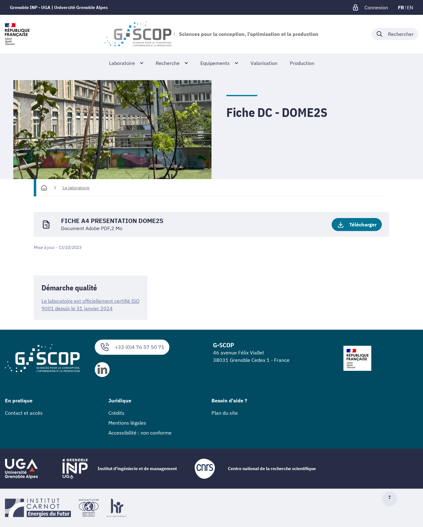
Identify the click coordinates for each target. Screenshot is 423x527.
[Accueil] (44, 187)
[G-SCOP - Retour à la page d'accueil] (138, 34)
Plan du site (225, 413)
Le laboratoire (76, 188)
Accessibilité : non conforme (140, 433)
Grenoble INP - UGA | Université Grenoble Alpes (59, 7)
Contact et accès (24, 413)
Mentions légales (127, 423)
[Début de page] (392, 498)
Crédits (116, 413)
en (410, 7)
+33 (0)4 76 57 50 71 (139, 347)
